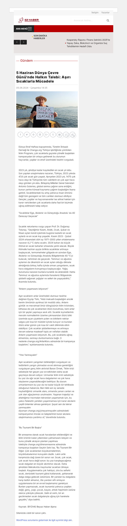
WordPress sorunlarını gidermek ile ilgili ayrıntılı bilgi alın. (44, 520)
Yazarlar (105, 12)
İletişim (95, 12)
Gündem (26, 60)
